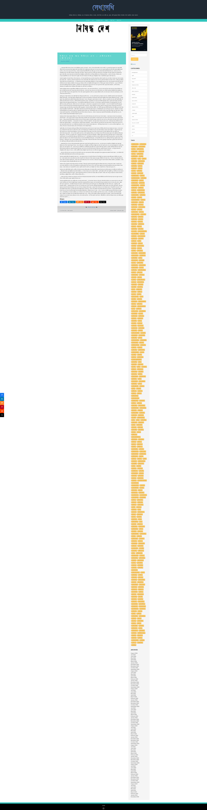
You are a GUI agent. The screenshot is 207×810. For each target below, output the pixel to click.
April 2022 (133, 732)
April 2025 (133, 675)
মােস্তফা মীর (142, 485)
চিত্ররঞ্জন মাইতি (139, 289)
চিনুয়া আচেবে (134, 291)
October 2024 (134, 685)
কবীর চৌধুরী (133, 245)
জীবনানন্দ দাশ (134, 306)
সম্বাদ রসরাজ (134, 567)
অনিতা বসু (133, 148)
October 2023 (134, 704)
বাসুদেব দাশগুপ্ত (134, 422)
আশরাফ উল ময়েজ (134, 211)
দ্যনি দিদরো (139, 354)
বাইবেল (133, 419)
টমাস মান (140, 320)
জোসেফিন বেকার (134, 315)
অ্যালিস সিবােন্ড (144, 177)
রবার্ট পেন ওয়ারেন (140, 499)
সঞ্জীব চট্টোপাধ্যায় (142, 557)
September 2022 (135, 724)
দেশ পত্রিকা (134, 354)
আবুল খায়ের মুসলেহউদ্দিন (135, 199)
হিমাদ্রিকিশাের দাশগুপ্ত (141, 632)
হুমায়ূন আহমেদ (140, 635)
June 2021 (133, 748)
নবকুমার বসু (133, 356)
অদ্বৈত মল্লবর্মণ (134, 146)
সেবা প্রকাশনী (140, 598)
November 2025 (135, 666)
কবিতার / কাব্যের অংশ (135, 91)
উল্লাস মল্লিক (134, 228)
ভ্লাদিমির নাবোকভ (134, 456)
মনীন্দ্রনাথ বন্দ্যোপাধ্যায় (141, 460)
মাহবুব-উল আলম (140, 477)
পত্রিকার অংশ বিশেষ (135, 107)
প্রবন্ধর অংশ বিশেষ (135, 119)
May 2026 (133, 658)
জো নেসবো (140, 313)
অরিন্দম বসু (140, 168)
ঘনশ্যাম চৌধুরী (140, 284)
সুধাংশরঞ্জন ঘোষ (134, 589)
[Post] (2, 415)
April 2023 (133, 713)
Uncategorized (134, 72)
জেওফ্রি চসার (139, 308)
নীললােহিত (140, 373)
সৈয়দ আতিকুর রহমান (135, 608)
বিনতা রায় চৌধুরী (139, 424)
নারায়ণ (140, 361)
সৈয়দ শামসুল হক (142, 608)
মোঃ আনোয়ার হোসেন (135, 494)
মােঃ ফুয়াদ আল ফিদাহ (135, 485)
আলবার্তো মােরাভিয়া (141, 206)
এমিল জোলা (142, 233)
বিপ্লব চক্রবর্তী (134, 429)
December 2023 (135, 701)
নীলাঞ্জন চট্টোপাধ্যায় (134, 376)
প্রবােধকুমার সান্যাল (135, 400)
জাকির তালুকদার (134, 301)
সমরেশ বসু (133, 562)
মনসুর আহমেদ (134, 460)
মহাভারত (133, 465)
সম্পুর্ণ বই (133, 132)
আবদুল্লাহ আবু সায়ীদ (135, 194)
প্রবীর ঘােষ (133, 402)
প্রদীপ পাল (139, 393)
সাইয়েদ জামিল (140, 567)
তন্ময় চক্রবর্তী (143, 332)
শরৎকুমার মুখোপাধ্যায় (135, 533)
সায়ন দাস (143, 572)
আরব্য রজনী (133, 78)
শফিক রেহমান (140, 531)
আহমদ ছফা (141, 211)
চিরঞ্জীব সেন (139, 291)
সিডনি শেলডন (140, 577)
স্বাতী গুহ (139, 623)
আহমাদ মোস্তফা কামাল (135, 214)
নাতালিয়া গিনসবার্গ (140, 356)
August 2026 (134, 653)
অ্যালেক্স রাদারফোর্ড (134, 180)
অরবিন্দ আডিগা (134, 168)
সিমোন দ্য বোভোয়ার (141, 579)
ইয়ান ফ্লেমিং (140, 221)
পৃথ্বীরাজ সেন (134, 390)
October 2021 (134, 742)
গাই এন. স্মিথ (140, 272)
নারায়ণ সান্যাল (140, 364)
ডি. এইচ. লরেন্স (141, 325)
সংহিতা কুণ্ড (142, 555)
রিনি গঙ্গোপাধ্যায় (140, 514)
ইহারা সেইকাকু (134, 223)
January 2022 (134, 737)
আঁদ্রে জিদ (141, 180)
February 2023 (134, 716)
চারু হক (133, 289)
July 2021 (133, 746)
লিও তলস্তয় (139, 516)
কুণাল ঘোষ (133, 262)
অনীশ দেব (133, 153)
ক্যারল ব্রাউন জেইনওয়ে (142, 269)
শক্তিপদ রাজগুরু (134, 526)
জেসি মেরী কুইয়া (134, 313)
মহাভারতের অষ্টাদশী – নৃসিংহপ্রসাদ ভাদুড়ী (116, 210)
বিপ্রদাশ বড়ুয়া (140, 427)
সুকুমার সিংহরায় (134, 586)
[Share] (2, 395)
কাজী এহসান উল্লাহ (135, 255)
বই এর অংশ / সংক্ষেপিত (65, 61)
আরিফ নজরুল (141, 204)
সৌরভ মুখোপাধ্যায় (142, 615)
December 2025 (135, 664)
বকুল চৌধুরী (133, 417)
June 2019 (133, 787)
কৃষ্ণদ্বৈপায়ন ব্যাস (134, 264)
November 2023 (135, 703)
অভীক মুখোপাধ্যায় (141, 160)
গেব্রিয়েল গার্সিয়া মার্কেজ (141, 279)
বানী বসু (138, 419)
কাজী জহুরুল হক (142, 255)
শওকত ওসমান (140, 523)
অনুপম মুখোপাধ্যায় (140, 153)
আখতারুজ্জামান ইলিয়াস (135, 185)
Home (88, 20)
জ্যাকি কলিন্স (134, 318)
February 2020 (134, 774)
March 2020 (134, 772)
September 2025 (135, 669)
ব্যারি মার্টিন (133, 446)
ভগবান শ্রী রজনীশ (134, 448)
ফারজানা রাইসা (142, 412)
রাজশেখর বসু (139, 506)
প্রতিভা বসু (133, 393)
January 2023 (134, 717)
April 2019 (133, 790)
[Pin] (2, 407)
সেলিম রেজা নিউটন (141, 601)
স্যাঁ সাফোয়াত (141, 625)
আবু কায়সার (139, 197)
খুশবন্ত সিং (133, 272)
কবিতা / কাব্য (134, 88)
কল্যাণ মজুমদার (140, 250)
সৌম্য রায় (133, 613)
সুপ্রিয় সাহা (140, 591)
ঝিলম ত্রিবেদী (134, 320)
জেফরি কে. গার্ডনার (134, 310)
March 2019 (134, 792)
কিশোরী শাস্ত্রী (141, 260)
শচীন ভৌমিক (134, 531)
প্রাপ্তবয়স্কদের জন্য (135, 407)
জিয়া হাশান (133, 303)
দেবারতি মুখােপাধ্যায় (141, 349)
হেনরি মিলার (140, 637)
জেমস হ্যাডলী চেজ (142, 310)
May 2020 (133, 769)
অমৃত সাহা (140, 165)
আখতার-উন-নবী (142, 182)
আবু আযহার (133, 197)
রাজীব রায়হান (134, 509)
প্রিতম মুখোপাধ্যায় (143, 407)
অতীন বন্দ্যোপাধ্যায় (143, 143)
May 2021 (133, 750)
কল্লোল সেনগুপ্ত (134, 252)
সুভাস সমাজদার (134, 596)
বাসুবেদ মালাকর (141, 422)
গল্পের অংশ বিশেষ (134, 100)
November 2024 (135, 683)
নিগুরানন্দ (139, 366)
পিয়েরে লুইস (142, 385)
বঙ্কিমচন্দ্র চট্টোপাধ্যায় (141, 417)
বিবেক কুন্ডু (133, 431)
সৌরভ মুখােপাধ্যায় (134, 615)
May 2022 (133, 730)
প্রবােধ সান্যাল (142, 400)
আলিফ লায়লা (139, 209)
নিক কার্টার (133, 366)
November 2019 (135, 779)
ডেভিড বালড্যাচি (141, 327)
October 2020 (134, 761)
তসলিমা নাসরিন (134, 337)
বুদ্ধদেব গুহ (139, 441)
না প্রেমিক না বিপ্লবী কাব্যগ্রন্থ (136, 359)
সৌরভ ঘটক (139, 613)
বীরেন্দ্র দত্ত (133, 441)
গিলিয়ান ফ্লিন (142, 274)
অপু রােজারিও (134, 158)
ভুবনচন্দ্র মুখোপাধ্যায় (135, 453)
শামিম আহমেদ (134, 540)
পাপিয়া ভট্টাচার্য (134, 383)
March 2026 (134, 661)
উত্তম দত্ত (139, 226)
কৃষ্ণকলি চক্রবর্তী (140, 262)
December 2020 (135, 758)
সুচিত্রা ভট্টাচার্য (141, 586)
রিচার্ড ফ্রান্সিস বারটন (141, 511)
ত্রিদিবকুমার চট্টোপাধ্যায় (135, 344)
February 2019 (134, 793)
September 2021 (135, 743)
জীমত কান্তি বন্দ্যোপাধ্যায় (141, 306)
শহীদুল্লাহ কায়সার (134, 538)
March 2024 (134, 696)
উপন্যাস (133, 81)
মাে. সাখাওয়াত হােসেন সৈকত (142, 480)
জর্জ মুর (141, 296)
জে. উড (133, 308)
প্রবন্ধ (133, 116)
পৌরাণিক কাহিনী (134, 113)
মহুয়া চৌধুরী (138, 465)
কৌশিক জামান (134, 269)
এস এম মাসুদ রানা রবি (141, 235)
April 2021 (133, 751)
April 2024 (133, 695)
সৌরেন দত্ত (133, 618)
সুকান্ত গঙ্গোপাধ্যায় (134, 584)
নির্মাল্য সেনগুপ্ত (134, 371)
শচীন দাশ (141, 528)
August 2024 (134, 688)
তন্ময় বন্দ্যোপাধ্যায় (134, 335)
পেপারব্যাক (133, 110)
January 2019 (134, 795)
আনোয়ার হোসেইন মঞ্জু (141, 189)
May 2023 (133, 711)
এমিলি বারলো (134, 235)
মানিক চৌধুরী (141, 470)
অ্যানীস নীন (142, 175)
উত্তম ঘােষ (133, 226)
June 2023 (133, 709)
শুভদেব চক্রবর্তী (141, 545)
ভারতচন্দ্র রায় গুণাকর (135, 451)
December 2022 (135, 719)
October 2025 (134, 667)
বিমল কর (139, 431)
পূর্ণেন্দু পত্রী (138, 388)
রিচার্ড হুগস (133, 514)
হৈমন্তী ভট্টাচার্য (140, 642)
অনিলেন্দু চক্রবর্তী (134, 151)
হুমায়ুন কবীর (133, 635)
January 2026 (134, 663)
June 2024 (133, 692)
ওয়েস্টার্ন (139, 240)
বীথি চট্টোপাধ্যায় (134, 439)
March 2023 (134, 714)
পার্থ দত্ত (140, 383)
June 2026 (133, 656)
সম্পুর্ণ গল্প (112, 20)
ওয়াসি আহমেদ (141, 238)
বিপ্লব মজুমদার (141, 429)
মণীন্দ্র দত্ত (139, 458)
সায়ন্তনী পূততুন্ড (134, 574)
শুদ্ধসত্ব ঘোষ (134, 545)
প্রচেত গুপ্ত (140, 390)
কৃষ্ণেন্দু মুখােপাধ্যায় (142, 264)
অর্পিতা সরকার (139, 170)
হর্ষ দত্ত (140, 627)
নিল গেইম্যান (141, 371)
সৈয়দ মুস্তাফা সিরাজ (142, 606)
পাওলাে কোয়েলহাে (134, 381)
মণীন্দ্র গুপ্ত (133, 458)
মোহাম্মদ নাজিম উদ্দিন (135, 497)
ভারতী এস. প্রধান (142, 451)
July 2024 (133, 690)
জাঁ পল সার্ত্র (139, 298)
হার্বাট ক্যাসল (134, 632)
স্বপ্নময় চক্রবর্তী (140, 620)
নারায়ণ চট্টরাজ (134, 364)
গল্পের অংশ (119, 20)
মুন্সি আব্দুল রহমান (134, 492)
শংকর (141, 521)
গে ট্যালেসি (133, 279)
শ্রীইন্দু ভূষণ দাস (141, 550)
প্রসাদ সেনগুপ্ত (134, 405)
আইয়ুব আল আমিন (134, 182)
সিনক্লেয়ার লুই (134, 579)
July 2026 (133, 654)
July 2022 (133, 727)
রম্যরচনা (133, 126)
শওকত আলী (134, 523)
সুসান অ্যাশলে (134, 598)
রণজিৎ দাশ (133, 499)
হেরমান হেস (134, 642)
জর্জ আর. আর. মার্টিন (135, 296)
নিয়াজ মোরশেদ (134, 373)
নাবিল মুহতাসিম (134, 361)
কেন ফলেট (141, 267)
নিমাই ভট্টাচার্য (144, 366)
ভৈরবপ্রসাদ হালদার (142, 453)
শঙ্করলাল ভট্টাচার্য (141, 526)
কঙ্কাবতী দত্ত (134, 243)
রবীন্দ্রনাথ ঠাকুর (140, 502)
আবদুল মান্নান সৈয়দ (141, 192)
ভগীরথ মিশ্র (141, 448)
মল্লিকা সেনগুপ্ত (141, 463)
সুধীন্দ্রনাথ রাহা (141, 589)
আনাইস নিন (142, 185)
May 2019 (133, 788)
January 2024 (134, 700)
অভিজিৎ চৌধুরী (134, 160)
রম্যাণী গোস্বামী (140, 504)
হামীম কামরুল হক (134, 630)
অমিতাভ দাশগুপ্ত (140, 163)
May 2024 (133, 693)
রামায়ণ (139, 509)
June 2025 (133, 672)
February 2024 (134, 698)
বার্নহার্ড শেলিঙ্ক (144, 419)
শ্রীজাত (133, 552)
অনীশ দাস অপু (141, 151)
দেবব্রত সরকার (134, 349)
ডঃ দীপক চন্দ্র (134, 325)
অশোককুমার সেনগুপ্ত (135, 175)
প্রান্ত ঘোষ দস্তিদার (141, 405)
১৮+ (93, 20)
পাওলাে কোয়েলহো (142, 381)
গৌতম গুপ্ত (133, 281)
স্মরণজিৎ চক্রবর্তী (134, 625)
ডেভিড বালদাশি (134, 330)
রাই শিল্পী (133, 506)
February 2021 (134, 754)
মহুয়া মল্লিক (134, 468)
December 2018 (135, 796)
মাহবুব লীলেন (134, 480)
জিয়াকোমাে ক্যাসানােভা (142, 301)
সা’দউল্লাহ (140, 574)
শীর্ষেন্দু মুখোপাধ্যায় (141, 543)
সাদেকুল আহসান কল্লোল (135, 572)
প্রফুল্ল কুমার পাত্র (135, 395)
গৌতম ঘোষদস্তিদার (140, 281)
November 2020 (135, 759)
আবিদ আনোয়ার (142, 194)
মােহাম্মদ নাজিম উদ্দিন (135, 487)
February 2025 (134, 679)
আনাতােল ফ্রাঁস (134, 187)
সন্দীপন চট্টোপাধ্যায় (140, 560)
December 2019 (135, 777)
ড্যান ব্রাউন (140, 330)
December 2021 (135, 738)
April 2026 (133, 659)
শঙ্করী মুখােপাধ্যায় (134, 528)
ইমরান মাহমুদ (134, 221)
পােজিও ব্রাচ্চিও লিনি (135, 385)
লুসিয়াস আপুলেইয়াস (134, 521)
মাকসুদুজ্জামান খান (134, 470)
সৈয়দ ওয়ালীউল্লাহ (142, 603)
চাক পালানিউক (140, 286)
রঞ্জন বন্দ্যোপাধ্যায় (143, 497)
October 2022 (134, 722)
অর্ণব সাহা (133, 170)
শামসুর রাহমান (142, 538)
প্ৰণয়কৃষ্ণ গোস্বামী (135, 412)
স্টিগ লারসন (133, 620)
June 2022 (133, 729)
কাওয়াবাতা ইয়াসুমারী (142, 252)
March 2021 (134, 753)
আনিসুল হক (133, 189)
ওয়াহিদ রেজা (134, 240)
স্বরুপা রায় (133, 623)
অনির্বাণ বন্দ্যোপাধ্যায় (140, 148)
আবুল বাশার (143, 199)
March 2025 (134, 677)
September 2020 (135, 763)
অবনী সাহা (144, 158)
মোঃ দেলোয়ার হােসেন (143, 494)
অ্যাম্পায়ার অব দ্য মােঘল (135, 177)
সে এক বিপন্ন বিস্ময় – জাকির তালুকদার (66, 210)
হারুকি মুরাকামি (142, 630)
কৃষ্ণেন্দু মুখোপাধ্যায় (134, 267)
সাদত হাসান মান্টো (134, 569)
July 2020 (133, 766)
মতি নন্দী (145, 458)
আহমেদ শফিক (134, 216)
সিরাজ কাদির (134, 581)
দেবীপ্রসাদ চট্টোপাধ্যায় (91, 207)
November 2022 (135, 721)
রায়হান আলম (134, 511)
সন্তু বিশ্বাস (134, 560)
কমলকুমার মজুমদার (140, 245)
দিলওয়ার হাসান (143, 344)
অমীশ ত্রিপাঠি (134, 165)
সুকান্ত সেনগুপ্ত (142, 584)
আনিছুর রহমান (141, 187)
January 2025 (134, 680)
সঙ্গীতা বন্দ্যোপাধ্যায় (134, 557)
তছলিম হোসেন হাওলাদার (135, 332)
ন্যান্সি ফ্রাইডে (134, 378)
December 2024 (135, 682)
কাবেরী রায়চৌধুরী (134, 257)
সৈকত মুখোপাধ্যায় (134, 603)
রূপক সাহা (133, 516)
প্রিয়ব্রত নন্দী (140, 410)
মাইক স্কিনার (140, 468)
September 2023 (135, 706)
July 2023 (133, 708)
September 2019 (135, 782)
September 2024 (135, 687)
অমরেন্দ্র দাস (134, 163)
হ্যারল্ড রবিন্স (133, 644)
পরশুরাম (140, 378)
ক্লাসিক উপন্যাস (134, 97)
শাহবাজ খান (140, 540)
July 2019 (133, 785)
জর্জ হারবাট (133, 298)
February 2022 (134, 735)
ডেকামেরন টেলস (134, 327)
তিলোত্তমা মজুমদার (134, 342)
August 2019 (134, 784)
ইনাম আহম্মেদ (140, 216)
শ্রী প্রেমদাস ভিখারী (135, 555)
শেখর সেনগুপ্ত (134, 550)
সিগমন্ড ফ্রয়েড (134, 577)
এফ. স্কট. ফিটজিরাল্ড (135, 233)
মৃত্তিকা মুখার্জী (141, 492)
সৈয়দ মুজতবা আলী (134, 606)
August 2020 (134, 764)
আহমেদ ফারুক (143, 214)
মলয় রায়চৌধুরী (134, 463)
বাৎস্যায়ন (133, 424)
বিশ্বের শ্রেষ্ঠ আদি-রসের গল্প (136, 436)
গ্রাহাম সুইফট (134, 284)
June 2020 (133, 767)
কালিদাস (140, 257)
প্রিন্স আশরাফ (134, 410)
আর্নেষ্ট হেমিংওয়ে (134, 206)
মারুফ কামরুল (134, 475)
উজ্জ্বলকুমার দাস (141, 223)
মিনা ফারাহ (142, 487)
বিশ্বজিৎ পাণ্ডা (134, 434)
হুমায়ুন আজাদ (134, 637)
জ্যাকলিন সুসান (141, 315)
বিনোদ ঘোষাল (134, 427)
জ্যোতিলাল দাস (140, 318)
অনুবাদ (106, 20)
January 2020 (134, 775)
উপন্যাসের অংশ (99, 20)
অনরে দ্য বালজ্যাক (141, 146)
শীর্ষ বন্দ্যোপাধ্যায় (134, 543)
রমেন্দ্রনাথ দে (134, 504)
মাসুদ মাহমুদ (134, 477)
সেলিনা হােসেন (134, 601)
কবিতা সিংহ (140, 243)
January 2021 (134, 756)
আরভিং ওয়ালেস (134, 204)
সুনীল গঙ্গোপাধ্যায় (134, 591)
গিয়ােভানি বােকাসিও (134, 274)
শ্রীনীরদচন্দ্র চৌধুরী (139, 552)
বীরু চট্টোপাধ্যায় (141, 439)
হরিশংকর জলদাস (134, 627)
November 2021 (135, 740)
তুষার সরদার (141, 342)
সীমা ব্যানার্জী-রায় (140, 581)
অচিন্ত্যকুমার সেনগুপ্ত (135, 143)
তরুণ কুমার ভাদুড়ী (141, 335)
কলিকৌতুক (133, 250)
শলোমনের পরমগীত (143, 533)
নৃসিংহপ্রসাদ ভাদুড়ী (142, 376)
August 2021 (134, 745)
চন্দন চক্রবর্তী (134, 286)
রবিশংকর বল (134, 502)
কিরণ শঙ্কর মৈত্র (134, 260)
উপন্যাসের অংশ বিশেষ (135, 85)
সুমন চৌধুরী (140, 596)
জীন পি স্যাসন (140, 303)
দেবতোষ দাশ (139, 347)
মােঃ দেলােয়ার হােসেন (135, 482)
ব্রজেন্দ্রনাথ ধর (140, 446)
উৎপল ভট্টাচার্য (141, 228)
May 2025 (133, 674)
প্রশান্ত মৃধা (139, 402)
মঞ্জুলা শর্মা (141, 456)
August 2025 (134, 671)
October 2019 (134, 780)
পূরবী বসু (133, 388)
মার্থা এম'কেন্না (141, 475)
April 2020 (133, 771)
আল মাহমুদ (133, 209)
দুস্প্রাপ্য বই (134, 104)
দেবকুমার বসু (134, 347)
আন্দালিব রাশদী (134, 192)
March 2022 (134, 734)
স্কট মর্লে (139, 618)
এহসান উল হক (134, 238)
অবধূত (139, 158)
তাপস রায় (140, 337)
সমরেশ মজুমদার (140, 562)
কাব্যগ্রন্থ (133, 94)
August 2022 (134, 725)
